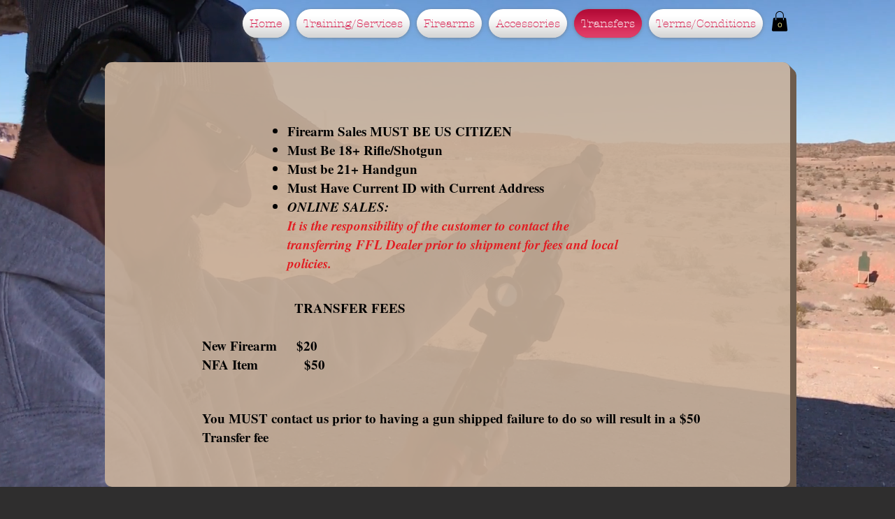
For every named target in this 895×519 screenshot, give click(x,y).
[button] (779, 21)
